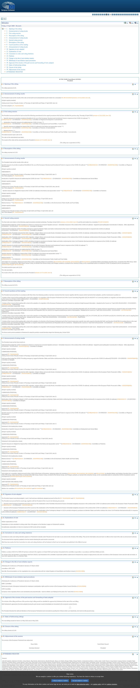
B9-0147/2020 (86, 262)
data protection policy (83, 684)
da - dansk (99, 14)
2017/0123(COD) (72, 317)
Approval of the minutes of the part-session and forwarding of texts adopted (31, 63)
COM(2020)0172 (6, 242)
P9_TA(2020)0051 (18, 188)
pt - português (128, 14)
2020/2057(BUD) (26, 242)
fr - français (108, 14)
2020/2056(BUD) (127, 237)
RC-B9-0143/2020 (67, 97)
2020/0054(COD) (26, 119)
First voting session (15, 33)
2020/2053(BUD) (127, 233)
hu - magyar (120, 14)
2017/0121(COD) (118, 322)
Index (4, 18)
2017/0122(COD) (126, 310)
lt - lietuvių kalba (118, 14)
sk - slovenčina (132, 14)
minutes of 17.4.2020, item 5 (43, 140)
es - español (95, 14)
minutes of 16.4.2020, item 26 (81, 97)
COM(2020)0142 (6, 128)
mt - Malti (122, 14)
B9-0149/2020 (39, 488)
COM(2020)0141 (6, 124)
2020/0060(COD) (26, 132)
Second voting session (15, 40)
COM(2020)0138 (6, 119)
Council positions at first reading (18, 44)
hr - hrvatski (112, 14)
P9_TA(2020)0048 (13, 395)
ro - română (130, 14)
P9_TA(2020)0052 (18, 200)
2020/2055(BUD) (23, 230)
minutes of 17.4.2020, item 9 (43, 272)
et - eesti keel (102, 14)
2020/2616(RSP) (6, 264)
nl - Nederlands (124, 14)
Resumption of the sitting (16, 35)
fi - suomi (136, 14)
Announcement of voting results (18, 31)
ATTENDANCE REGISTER (14, 72)
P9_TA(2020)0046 (13, 368)
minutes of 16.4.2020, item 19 (101, 115)
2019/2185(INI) (81, 586)
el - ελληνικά (104, 14)
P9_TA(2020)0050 (18, 176)
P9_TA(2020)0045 (13, 354)
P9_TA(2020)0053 (18, 212)
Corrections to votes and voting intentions (21, 54)
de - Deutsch (100, 14)
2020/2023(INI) (80, 571)
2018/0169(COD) (6, 328)
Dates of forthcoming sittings (17, 65)
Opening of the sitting (15, 29)
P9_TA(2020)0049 (13, 408)
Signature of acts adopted (16, 49)
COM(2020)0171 (6, 238)
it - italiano (114, 14)
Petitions (11, 56)
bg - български (93, 14)
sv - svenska (137, 14)
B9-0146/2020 (75, 262)
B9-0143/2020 (58, 262)
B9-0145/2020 (19, 488)
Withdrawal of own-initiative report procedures (22, 60)
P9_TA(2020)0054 (18, 106)
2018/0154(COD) (43, 299)
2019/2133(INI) (78, 591)
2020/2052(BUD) (23, 226)
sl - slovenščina (134, 14)
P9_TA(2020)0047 (13, 381)
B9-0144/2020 (66, 262)
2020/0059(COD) (26, 128)
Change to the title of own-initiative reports (21, 58)
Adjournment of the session (17, 69)
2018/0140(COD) (6, 304)
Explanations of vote (15, 51)
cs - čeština (97, 14)
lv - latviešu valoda (116, 14)
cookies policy (97, 684)
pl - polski (126, 14)
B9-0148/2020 (28, 488)
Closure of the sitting (15, 67)
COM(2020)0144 (6, 132)
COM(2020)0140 (6, 234)
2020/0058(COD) (26, 124)
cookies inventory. (112, 684)
